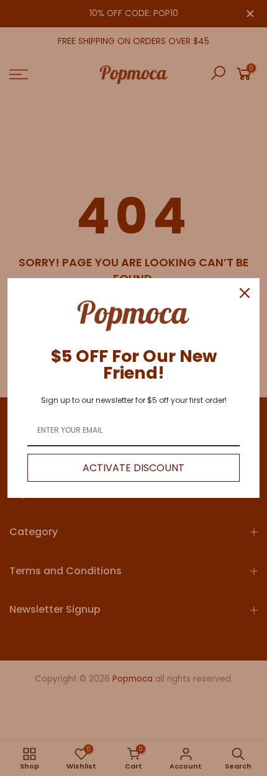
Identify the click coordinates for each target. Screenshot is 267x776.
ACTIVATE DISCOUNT (133, 468)
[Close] (245, 293)
